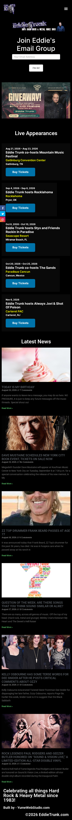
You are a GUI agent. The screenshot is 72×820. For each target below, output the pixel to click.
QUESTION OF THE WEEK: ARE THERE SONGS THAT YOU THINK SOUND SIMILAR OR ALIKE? (32, 604)
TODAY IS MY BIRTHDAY (18, 387)
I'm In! (36, 68)
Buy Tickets (20, 172)
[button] (66, 9)
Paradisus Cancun (18, 271)
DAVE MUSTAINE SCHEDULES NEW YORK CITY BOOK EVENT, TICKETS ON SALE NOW (33, 457)
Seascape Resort (17, 235)
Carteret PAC (14, 311)
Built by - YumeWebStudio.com (26, 808)
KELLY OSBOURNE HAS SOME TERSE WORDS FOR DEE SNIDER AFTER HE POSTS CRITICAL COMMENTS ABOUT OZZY (35, 678)
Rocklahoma (14, 196)
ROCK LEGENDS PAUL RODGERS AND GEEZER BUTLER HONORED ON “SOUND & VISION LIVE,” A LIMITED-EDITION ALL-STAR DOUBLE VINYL (35, 757)
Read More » (7, 408)
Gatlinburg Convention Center (26, 160)
